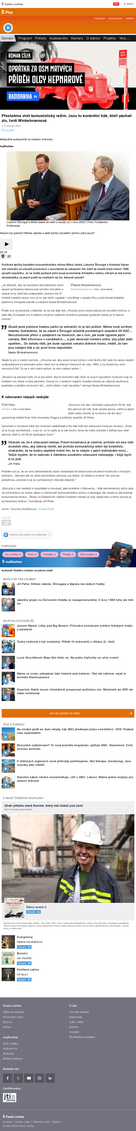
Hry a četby (11, 554)
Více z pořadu (13, 724)
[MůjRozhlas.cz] (6, 146)
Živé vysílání (87, 554)
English (56, 1122)
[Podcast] (3, 256)
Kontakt (74, 1032)
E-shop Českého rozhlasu (23, 798)
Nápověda (75, 1017)
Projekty (109, 38)
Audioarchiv (115, 18)
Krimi (31, 554)
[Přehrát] (6, 244)
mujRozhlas (8, 546)
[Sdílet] (9, 256)
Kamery (130, 18)
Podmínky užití (41, 1122)
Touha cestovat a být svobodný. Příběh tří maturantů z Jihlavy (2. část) (66, 641)
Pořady (40, 38)
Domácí (7, 38)
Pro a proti (8, 130)
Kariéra (73, 1027)
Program (99, 18)
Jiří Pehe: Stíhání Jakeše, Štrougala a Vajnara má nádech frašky (61, 584)
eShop (7, 1027)
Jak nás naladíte (79, 1012)
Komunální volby (13, 1017)
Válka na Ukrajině (13, 1012)
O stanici (93, 38)
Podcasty (9, 1053)
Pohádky (48, 554)
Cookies (7, 1122)
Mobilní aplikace (13, 1058)
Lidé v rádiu (76, 1022)
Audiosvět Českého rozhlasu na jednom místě (27, 570)
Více (124, 38)
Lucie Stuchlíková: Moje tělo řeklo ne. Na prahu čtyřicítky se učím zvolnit (68, 657)
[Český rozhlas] (12, 4)
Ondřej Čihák (46, 509)
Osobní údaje (22, 1122)
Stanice (7, 1022)
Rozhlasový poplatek (82, 1037)
